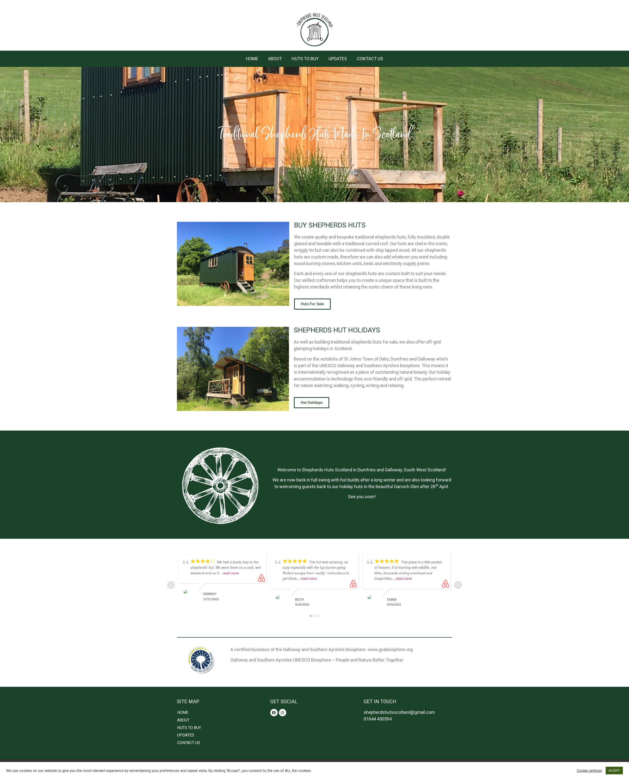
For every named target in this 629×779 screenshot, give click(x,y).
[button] (312, 304)
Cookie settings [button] (589, 770)
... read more (229, 572)
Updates (338, 58)
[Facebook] (274, 712)
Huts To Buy (305, 58)
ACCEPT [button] (614, 770)
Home (252, 58)
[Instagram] (282, 712)
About (275, 58)
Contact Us (370, 58)
